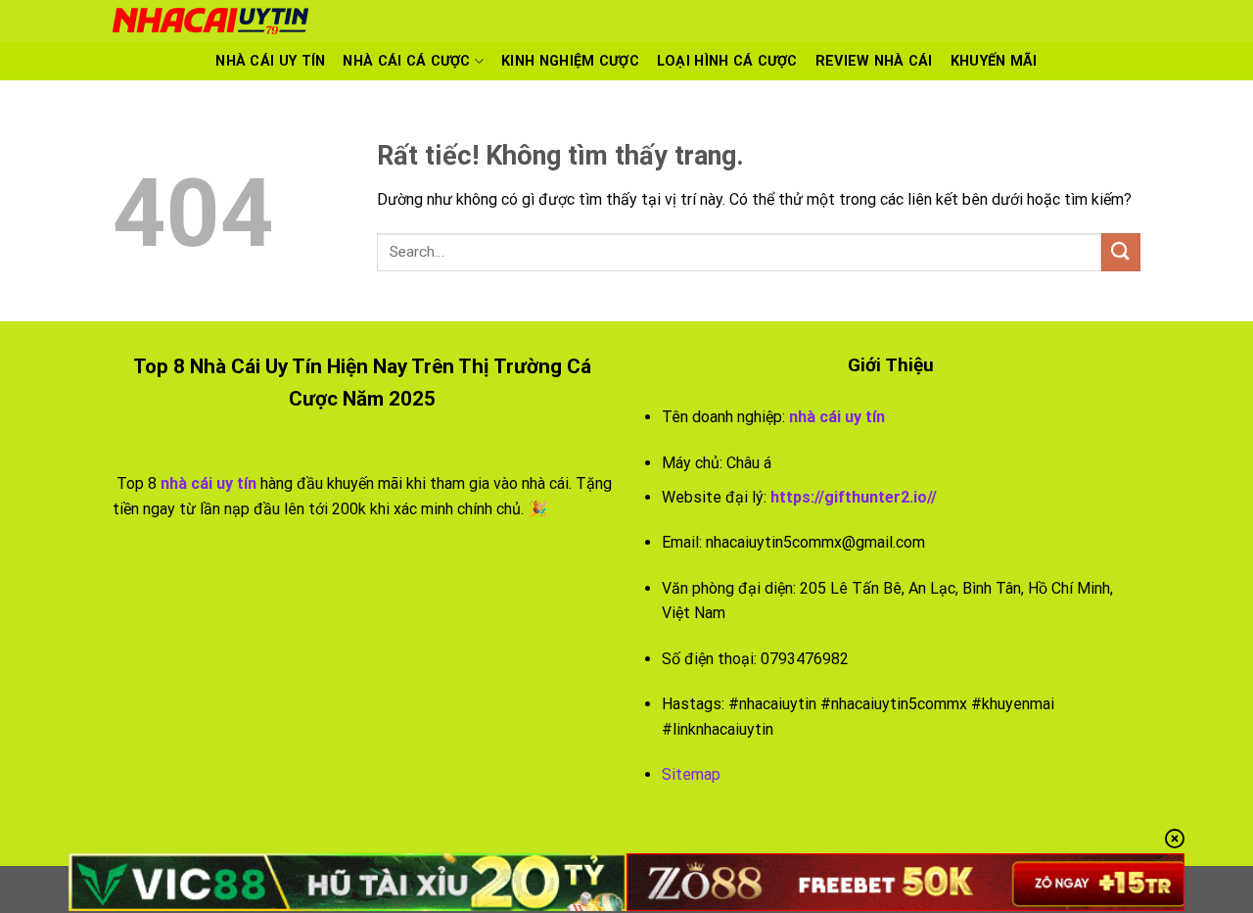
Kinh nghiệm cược (570, 61)
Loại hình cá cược (727, 61)
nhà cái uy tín (837, 417)
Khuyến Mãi (994, 61)
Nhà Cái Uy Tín (270, 61)
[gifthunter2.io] (455, 21)
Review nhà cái (874, 61)
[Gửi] (1120, 252)
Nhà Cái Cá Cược (406, 61)
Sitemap (691, 774)
